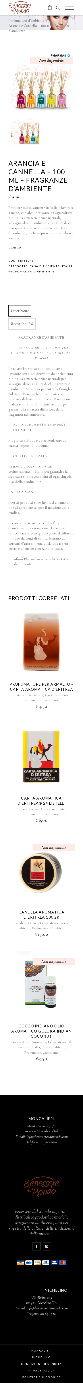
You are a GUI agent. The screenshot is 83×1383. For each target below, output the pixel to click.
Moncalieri (41, 1350)
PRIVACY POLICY (41, 1370)
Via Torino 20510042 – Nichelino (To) (41, 1300)
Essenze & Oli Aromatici (28, 1042)
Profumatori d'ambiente (26, 20)
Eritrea (19, 695)
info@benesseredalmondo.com (47, 1136)
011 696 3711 (48, 1313)
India (36, 1047)
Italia (67, 266)
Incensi (34, 809)
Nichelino (41, 1357)
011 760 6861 (48, 1142)
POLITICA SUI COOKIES (41, 1377)
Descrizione (20, 310)
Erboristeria (34, 695)
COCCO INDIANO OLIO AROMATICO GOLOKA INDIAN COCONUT (41, 1031)
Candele (20, 923)
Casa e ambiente (45, 266)
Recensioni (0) (22, 324)
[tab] (40, 311)
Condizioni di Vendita (41, 1363)
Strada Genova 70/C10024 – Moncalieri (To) (41, 1128)
